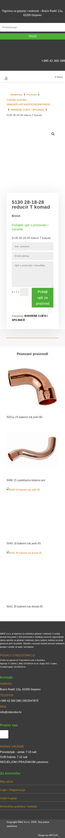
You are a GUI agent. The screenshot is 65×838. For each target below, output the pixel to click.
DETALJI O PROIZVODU (41, 127)
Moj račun (6, 781)
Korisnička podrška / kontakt (18, 806)
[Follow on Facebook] (61, 50)
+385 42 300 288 (53, 60)
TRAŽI (32, 36)
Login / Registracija (12, 790)
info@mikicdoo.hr (10, 712)
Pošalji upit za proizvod (42, 297)
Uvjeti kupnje (8, 798)
